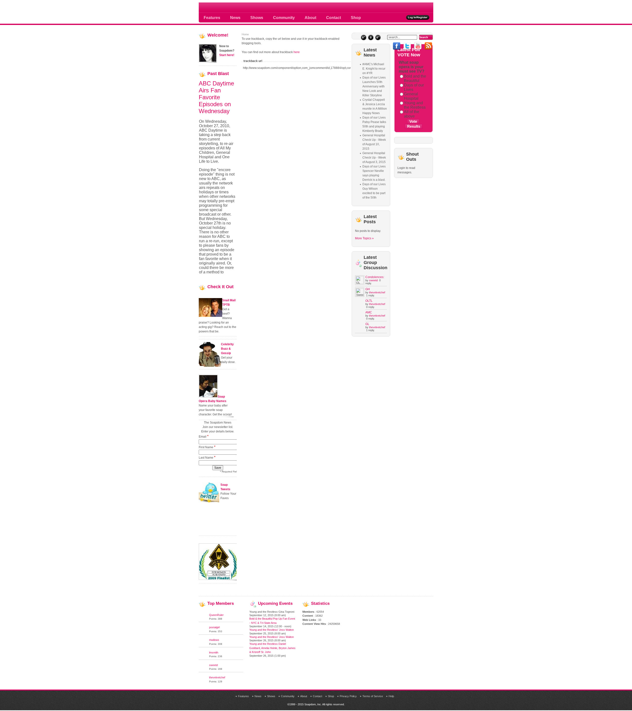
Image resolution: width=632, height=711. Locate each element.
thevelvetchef (377, 292)
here (297, 52)
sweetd (373, 280)
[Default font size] (371, 37)
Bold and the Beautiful (415, 78)
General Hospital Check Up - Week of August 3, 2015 (374, 157)
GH (367, 289)
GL (367, 324)
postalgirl (214, 627)
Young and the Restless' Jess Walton (271, 629)
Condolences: (374, 277)
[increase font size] (363, 37)
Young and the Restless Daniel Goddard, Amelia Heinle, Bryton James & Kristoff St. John (272, 647)
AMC (368, 312)
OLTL (369, 301)
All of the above (411, 114)
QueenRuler (216, 614)
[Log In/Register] (418, 17)
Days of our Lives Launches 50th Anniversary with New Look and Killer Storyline (374, 86)
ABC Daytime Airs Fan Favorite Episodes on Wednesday (216, 97)
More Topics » (364, 238)
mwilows (214, 639)
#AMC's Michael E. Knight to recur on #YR (373, 68)
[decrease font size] (378, 37)
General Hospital (411, 96)
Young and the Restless (415, 105)
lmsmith (213, 652)
